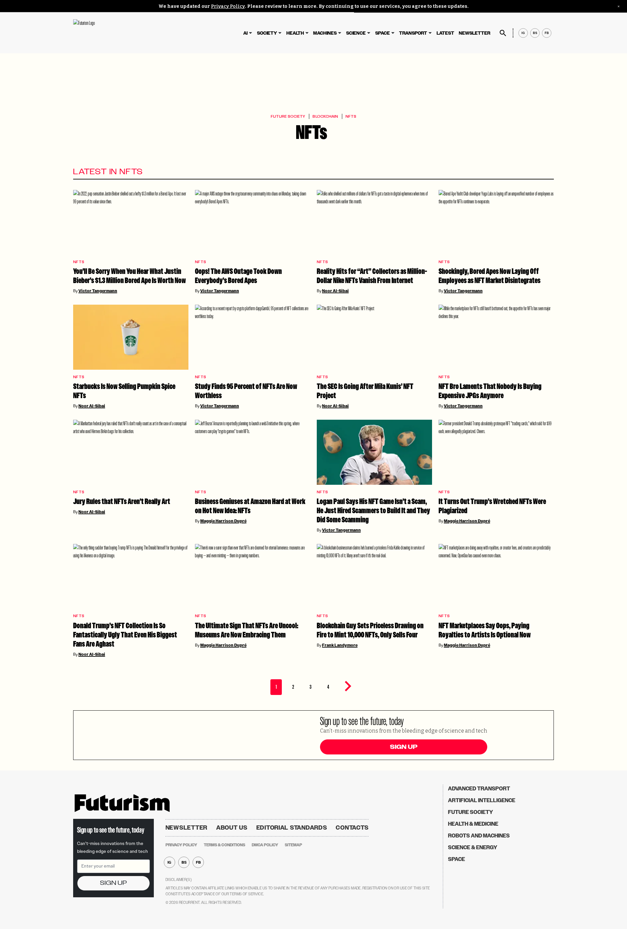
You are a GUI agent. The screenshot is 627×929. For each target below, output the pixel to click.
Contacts (352, 827)
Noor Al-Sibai (335, 291)
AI (245, 33)
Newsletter (474, 33)
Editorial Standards (291, 827)
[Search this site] (503, 33)
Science (356, 33)
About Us (232, 827)
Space (382, 33)
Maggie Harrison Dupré (223, 521)
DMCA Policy (265, 845)
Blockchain (325, 116)
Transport (413, 33)
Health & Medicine (473, 824)
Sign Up (403, 747)
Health (295, 33)
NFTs (351, 116)
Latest (445, 33)
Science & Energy (472, 847)
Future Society (288, 116)
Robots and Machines (479, 836)
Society (267, 33)
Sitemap (293, 845)
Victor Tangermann (97, 291)
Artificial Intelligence (481, 800)
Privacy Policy (228, 6)
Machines (325, 33)
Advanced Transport (479, 788)
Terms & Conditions (224, 845)
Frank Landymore (340, 645)
